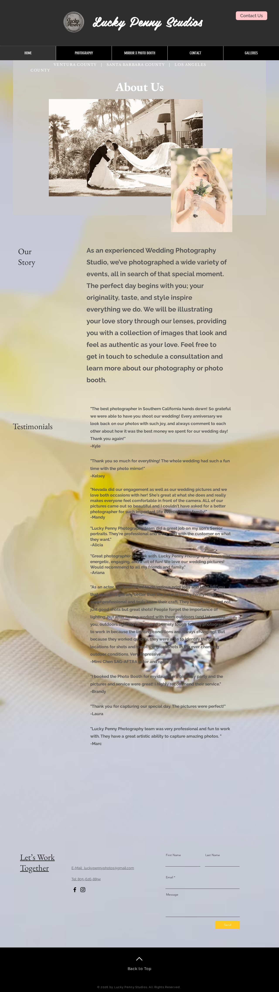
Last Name (212, 855)
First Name (173, 855)
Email (169, 877)
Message (172, 894)
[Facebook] (74, 889)
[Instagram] (83, 889)
